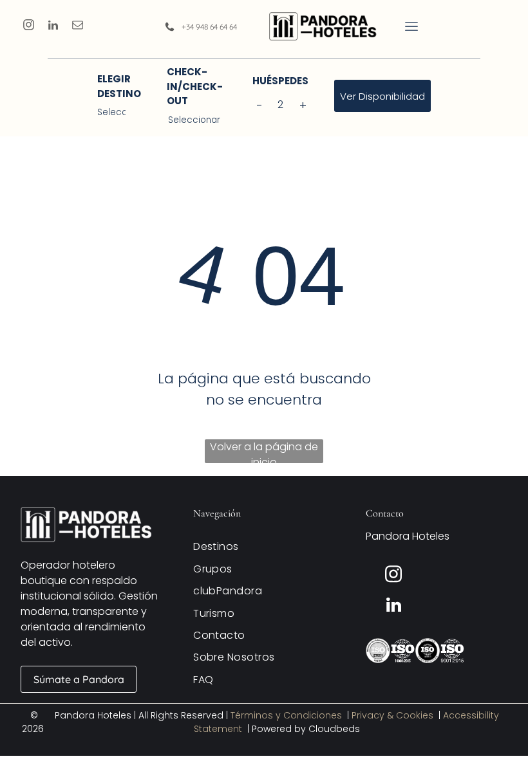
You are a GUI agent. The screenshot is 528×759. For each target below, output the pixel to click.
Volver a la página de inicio (264, 451)
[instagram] (29, 26)
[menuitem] (264, 546)
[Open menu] (411, 26)
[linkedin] (53, 26)
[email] (78, 26)
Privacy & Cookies (392, 715)
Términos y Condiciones (286, 715)
